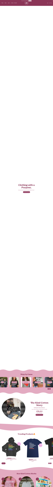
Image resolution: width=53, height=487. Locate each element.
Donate (12, 2)
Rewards (15, 2)
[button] (49, 3)
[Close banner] (52, 0)
